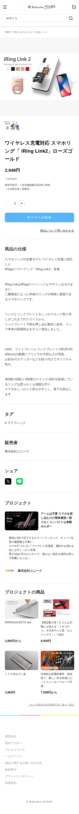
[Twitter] (8, 481)
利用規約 (10, 783)
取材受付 (10, 769)
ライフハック (16, 422)
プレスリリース (15, 749)
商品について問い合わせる (57, 230)
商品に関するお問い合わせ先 (23, 763)
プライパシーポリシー (19, 776)
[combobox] (37, 18)
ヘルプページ (13, 756)
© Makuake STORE (39, 801)
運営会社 (10, 736)
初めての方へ (13, 743)
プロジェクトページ (23, 32)
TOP (7, 32)
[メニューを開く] (5, 7)
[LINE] (19, 481)
